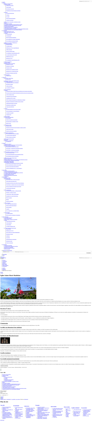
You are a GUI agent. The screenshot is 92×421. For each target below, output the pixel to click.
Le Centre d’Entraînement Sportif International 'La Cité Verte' (13, 172)
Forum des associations (9, 201)
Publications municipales (8, 43)
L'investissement (8, 35)
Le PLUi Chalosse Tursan (10, 94)
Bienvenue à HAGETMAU (8, 3)
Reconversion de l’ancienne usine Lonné (12, 146)
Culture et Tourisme (67, 414)
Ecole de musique (9, 207)
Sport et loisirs (4, 170)
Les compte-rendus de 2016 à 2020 (11, 54)
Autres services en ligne (9, 129)
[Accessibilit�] (4, 254)
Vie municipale (4, 30)
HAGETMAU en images (8, 23)
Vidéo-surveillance (7, 116)
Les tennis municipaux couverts (9, 174)
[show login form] (4, 250)
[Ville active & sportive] (1, 398)
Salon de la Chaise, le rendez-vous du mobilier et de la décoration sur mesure (15, 159)
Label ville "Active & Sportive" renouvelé (10, 171)
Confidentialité (8, 399)
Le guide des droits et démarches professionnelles (11, 160)
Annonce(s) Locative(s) (7, 144)
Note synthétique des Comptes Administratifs (13, 39)
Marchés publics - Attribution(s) (9, 162)
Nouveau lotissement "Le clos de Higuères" (12, 111)
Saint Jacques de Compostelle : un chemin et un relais (10, 381)
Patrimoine (5, 12)
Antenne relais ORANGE (10, 106)
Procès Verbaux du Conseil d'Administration (13, 232)
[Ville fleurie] (1, 397)
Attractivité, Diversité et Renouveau (9, 145)
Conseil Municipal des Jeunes (10, 221)
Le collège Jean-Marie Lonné (10, 226)
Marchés (7, 199)
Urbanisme (6, 90)
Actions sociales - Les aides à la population (10, 219)
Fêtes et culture (4, 264)
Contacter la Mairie (7, 62)
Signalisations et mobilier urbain (11, 105)
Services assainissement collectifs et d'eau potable (13, 164)
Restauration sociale (9, 241)
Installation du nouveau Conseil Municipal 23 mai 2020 (12, 25)
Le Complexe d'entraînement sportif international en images (13, 24)
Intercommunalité (6, 74)
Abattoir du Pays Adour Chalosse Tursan (43, 412)
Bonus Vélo (6, 139)
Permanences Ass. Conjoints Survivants (12, 71)
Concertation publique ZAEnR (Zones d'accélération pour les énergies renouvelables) (19, 91)
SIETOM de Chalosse (9, 84)
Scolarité (5, 220)
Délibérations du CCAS (9, 56)
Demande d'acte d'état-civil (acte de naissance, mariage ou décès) (16, 127)
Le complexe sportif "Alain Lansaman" (10, 173)
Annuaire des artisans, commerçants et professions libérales (43, 408)
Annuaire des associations (8, 245)
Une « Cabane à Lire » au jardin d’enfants (12, 210)
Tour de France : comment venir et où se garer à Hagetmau (15, 184)
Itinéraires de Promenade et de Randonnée (10, 175)
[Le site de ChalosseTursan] (3, 257)
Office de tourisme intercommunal (11, 205)
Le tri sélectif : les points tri (10, 87)
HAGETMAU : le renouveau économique (12, 150)
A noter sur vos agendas (9, 5)
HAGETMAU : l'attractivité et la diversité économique (14, 148)
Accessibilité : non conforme (15, 399)
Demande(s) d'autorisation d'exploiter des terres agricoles (14, 101)
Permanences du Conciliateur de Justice (12, 69)
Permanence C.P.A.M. (9, 64)
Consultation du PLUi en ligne (10, 98)
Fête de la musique (9, 197)
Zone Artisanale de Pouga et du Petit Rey (12, 156)
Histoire (5, 22)
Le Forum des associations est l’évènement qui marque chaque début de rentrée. (16, 28)
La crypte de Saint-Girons (10, 13)
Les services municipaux (8, 61)
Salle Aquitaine (8, 118)
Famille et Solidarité (5, 216)
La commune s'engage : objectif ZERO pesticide (11, 80)
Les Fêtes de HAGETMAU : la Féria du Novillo (13, 190)
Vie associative (4, 244)
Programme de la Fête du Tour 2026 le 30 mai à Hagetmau (15, 183)
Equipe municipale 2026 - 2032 (9, 31)
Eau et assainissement (7, 89)
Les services (8, 237)
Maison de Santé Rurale (7, 158)
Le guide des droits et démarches (11, 135)
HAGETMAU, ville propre (8, 81)
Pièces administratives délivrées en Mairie (12, 133)
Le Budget (5, 33)
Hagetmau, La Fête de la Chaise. (11, 192)
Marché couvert (8, 123)
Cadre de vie (4, 77)
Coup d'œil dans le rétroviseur (10, 188)
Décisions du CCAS (9, 58)
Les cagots (7, 16)
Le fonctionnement (9, 34)
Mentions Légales (3, 399)
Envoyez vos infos (86, 415)
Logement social (8, 114)
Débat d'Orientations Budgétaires (11, 37)
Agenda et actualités (7, 4)
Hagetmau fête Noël (7, 177)
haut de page (2, 420)
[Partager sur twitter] (0, 369)
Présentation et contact (9, 234)
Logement (5, 108)
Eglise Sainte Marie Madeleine (10, 18)
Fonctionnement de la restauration (11, 239)
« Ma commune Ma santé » (8, 217)
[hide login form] (9, 250)
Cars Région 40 (8, 141)
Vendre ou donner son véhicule (11, 137)
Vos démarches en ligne (29, 415)
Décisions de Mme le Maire (10, 51)
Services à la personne (9, 242)
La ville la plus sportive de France (58, 408)
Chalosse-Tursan (8, 75)
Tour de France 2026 (7, 178)
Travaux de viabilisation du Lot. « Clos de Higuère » (14, 168)
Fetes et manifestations (68, 413)
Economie (3, 143)
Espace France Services (7, 218)
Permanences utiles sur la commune (9, 63)
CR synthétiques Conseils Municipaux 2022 (12, 53)
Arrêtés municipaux (9, 49)
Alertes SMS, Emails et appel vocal (9, 32)
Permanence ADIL (9, 67)
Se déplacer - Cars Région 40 (8, 140)
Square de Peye (8, 79)
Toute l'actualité (8, 7)
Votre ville (3, 260)
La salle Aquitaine (7, 212)
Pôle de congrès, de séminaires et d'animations (13, 215)
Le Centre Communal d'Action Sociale (10, 228)
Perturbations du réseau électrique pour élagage (13, 10)
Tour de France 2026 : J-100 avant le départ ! (13, 179)
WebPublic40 (26, 399)
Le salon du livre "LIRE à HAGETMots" (12, 194)
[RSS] (3, 255)
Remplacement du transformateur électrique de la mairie (14, 163)
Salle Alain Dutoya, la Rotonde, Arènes (12, 121)
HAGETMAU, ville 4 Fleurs (8, 78)
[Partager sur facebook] (0, 370)
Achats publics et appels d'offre (9, 161)
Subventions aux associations (8, 247)
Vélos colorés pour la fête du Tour (11, 181)
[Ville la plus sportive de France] (2, 396)
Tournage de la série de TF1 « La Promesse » (11, 27)
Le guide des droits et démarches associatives (11, 246)
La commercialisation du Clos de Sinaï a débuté (13, 109)
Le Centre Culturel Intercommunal (11, 203)
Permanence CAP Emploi (10, 66)
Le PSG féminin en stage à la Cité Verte (8, 387)
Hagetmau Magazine (9, 44)
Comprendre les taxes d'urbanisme (11, 96)
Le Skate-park (6, 176)
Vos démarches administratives (8, 132)
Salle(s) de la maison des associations (11, 119)
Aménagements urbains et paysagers (11, 103)
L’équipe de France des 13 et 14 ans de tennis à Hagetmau (13, 29)
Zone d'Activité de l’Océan (10, 152)
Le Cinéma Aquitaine (9, 213)
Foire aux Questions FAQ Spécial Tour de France (13, 186)
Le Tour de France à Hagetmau (9, 26)
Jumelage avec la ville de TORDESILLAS (10, 42)
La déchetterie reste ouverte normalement (12, 82)
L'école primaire (8, 224)
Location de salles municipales (8, 117)
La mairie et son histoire (9, 20)
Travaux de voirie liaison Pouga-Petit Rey (12, 166)
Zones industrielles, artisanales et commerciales (11, 151)
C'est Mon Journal (9, 46)
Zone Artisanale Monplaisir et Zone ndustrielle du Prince (14, 154)
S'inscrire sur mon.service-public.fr (11, 131)
